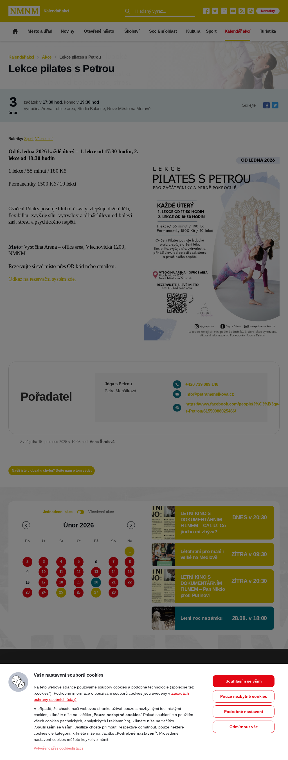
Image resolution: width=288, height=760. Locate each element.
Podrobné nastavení (243, 711)
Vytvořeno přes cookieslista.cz (58, 748)
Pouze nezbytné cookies (243, 696)
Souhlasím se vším (244, 681)
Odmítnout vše (244, 727)
